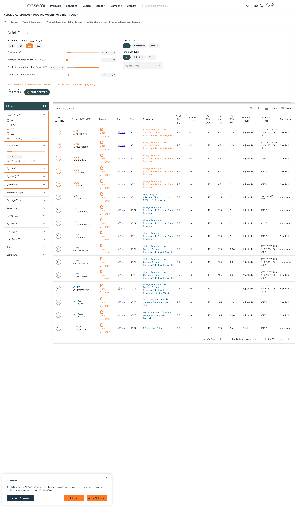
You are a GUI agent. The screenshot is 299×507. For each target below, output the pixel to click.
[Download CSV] (258, 108)
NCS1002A (77, 313)
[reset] (44, 106)
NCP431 (76, 131)
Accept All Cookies (96, 498)
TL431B (75, 157)
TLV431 (75, 196)
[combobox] (193, 6)
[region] (57, 489)
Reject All (73, 498)
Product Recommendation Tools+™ (56, 14)
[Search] (251, 108)
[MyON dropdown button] (257, 6)
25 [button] (254, 339)
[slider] (70, 52)
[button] (248, 6)
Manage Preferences (21, 498)
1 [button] (220, 339)
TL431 (75, 208)
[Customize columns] (266, 108)
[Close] (106, 477)
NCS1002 (76, 301)
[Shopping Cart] (263, 6)
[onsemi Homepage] (36, 6)
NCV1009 (76, 326)
